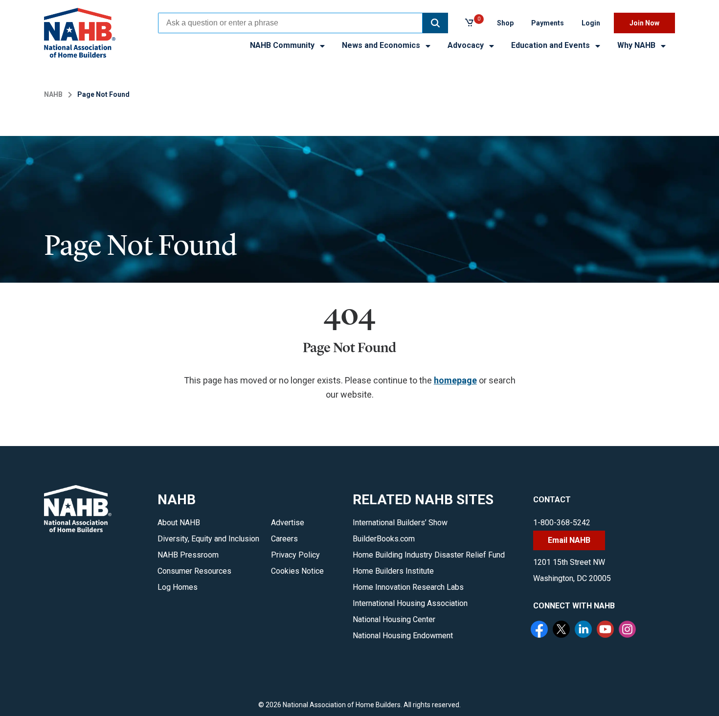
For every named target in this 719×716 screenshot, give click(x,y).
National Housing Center (394, 619)
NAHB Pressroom (188, 554)
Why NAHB (637, 45)
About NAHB (178, 522)
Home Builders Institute (393, 571)
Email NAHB (569, 540)
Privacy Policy (295, 554)
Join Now (644, 23)
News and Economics (382, 45)
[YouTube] (606, 630)
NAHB (53, 94)
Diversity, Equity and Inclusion (208, 538)
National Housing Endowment (403, 635)
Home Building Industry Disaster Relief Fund (429, 554)
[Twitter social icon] (562, 630)
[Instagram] (628, 630)
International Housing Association (410, 603)
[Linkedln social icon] (584, 630)
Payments (547, 23)
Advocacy (467, 45)
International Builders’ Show (400, 522)
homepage (455, 380)
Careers (284, 538)
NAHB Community (283, 45)
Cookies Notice (297, 571)
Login (591, 23)
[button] (435, 23)
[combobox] (290, 23)
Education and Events (551, 45)
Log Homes (177, 587)
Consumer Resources (194, 571)
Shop (505, 23)
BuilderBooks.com (384, 538)
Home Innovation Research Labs (408, 587)
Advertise (287, 522)
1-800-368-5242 (561, 522)
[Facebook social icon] (540, 630)
